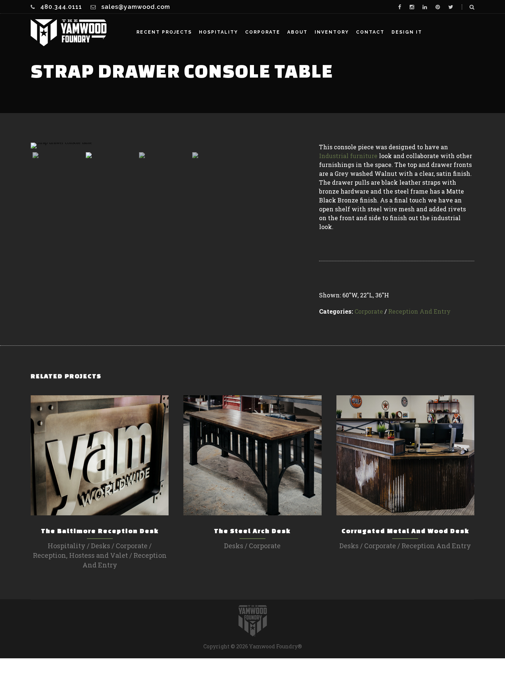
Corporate (262, 32)
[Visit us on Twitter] (450, 7)
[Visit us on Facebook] (399, 7)
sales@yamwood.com (135, 6)
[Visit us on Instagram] (412, 7)
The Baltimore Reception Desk (100, 530)
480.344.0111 (61, 6)
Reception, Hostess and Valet (80, 555)
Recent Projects (164, 32)
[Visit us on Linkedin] (425, 7)
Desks (100, 545)
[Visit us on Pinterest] (437, 7)
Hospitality (218, 32)
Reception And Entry (419, 311)
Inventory (332, 32)
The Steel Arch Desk (252, 530)
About (297, 32)
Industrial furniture (348, 156)
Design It (407, 32)
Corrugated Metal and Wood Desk (405, 530)
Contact (370, 32)
